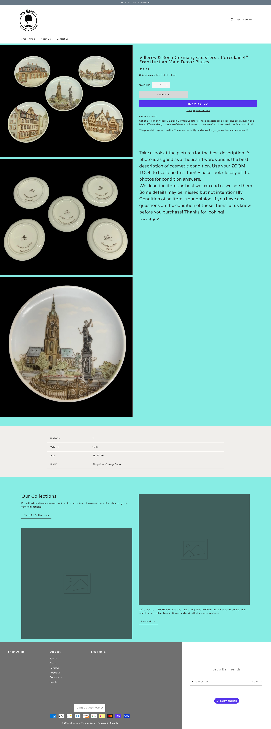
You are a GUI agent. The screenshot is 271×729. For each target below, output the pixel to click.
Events (53, 681)
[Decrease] (155, 85)
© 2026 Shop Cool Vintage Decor (79, 723)
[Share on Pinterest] (158, 219)
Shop (53, 663)
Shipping (144, 75)
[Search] (232, 19)
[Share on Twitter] (154, 219)
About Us (55, 672)
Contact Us (56, 677)
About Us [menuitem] (46, 38)
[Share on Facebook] (150, 219)
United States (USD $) (90, 707)
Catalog (54, 667)
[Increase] (167, 85)
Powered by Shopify (108, 723)
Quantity (145, 85)
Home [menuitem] (23, 38)
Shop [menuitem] (32, 38)
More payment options (198, 110)
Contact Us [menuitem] (62, 38)
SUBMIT (257, 681)
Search (54, 658)
